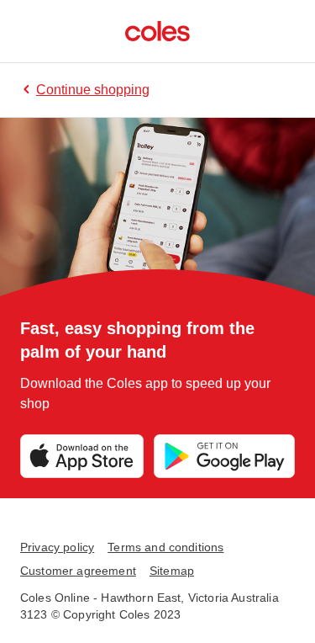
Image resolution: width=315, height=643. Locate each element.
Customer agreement (78, 570)
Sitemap (172, 570)
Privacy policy (57, 547)
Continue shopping (93, 89)
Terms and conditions (165, 547)
